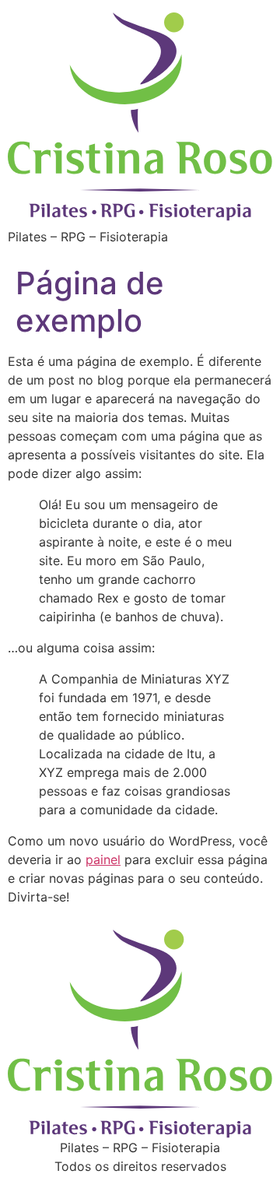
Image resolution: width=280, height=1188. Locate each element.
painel (103, 859)
